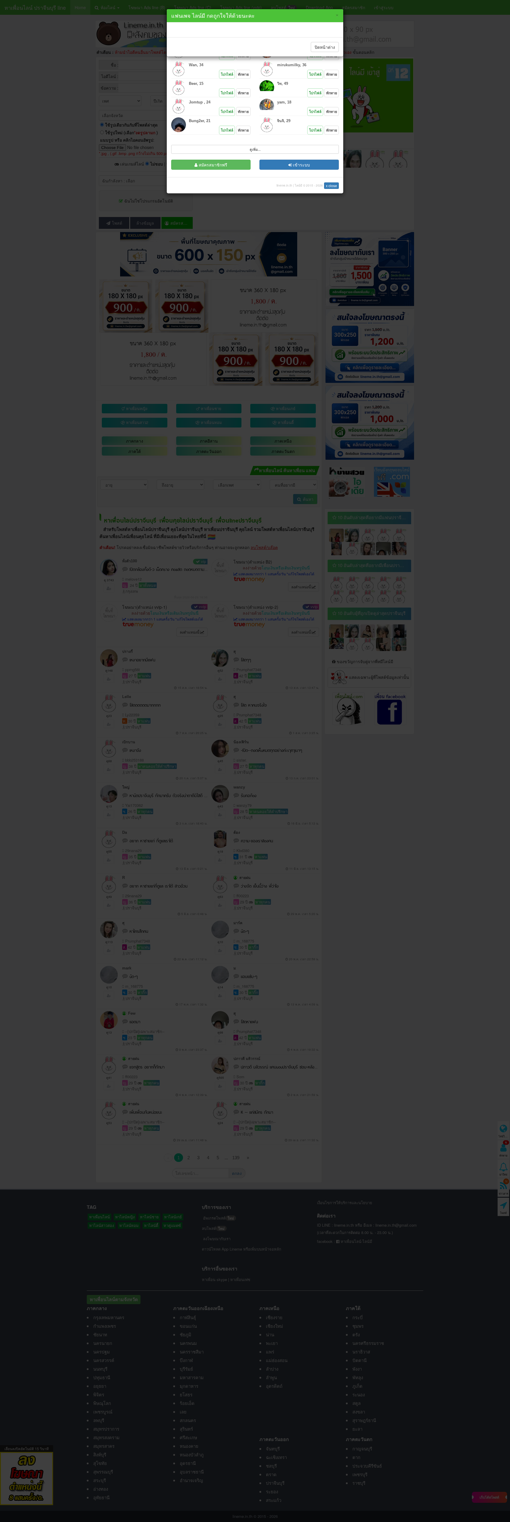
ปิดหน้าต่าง (325, 47)
